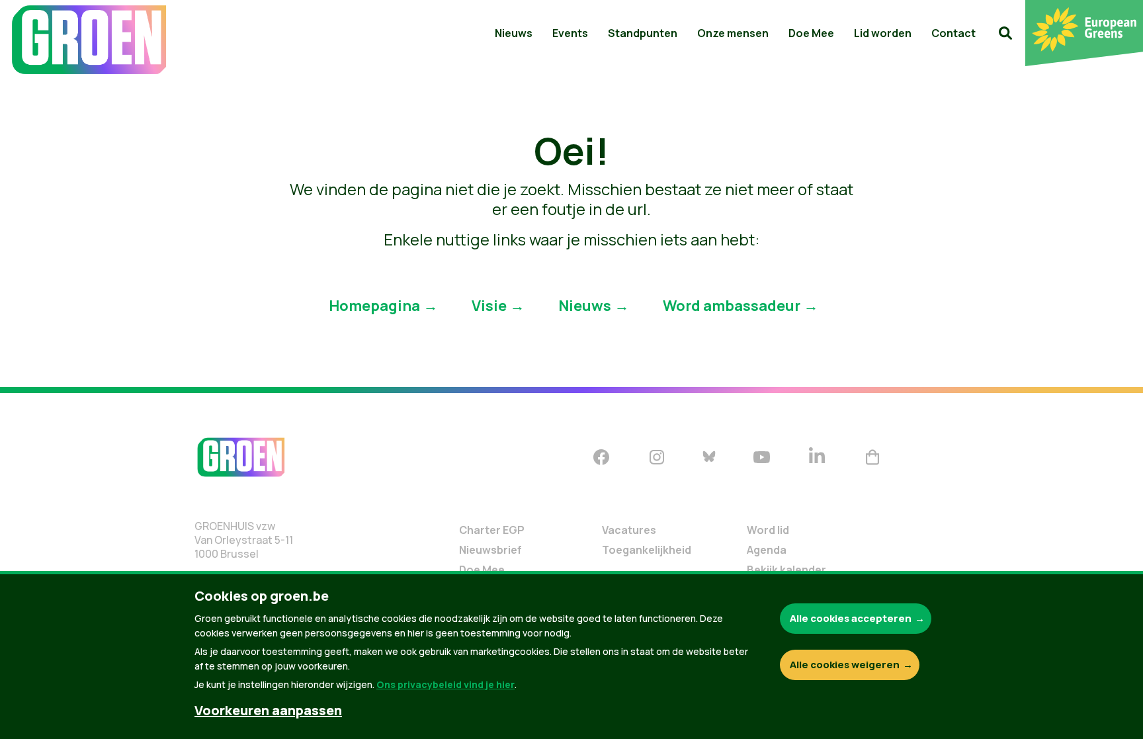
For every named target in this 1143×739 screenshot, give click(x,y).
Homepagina (374, 305)
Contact (953, 33)
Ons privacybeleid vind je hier (445, 684)
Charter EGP (492, 530)
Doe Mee (811, 33)
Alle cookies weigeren (845, 665)
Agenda (766, 550)
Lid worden (882, 33)
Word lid (768, 530)
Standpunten (642, 33)
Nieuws (513, 33)
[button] (1005, 33)
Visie (489, 305)
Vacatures (629, 530)
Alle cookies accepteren (850, 618)
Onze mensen (733, 33)
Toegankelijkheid (646, 550)
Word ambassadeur (731, 305)
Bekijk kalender (786, 569)
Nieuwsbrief (490, 550)
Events (570, 33)
